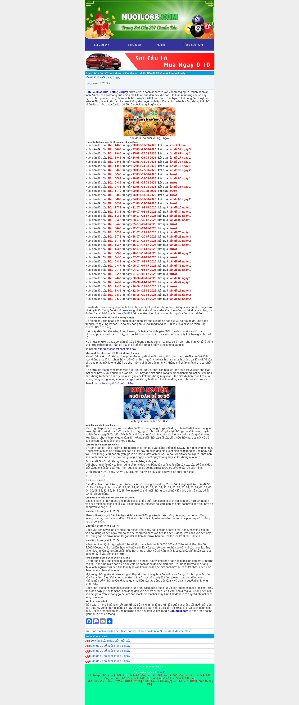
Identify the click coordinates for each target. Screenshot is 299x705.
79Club (119, 681)
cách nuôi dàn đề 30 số (112, 631)
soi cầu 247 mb (139, 678)
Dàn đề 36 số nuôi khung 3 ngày (110, 660)
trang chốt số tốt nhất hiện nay (117, 348)
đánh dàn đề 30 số (179, 631)
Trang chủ (91, 73)
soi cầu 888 (125, 313)
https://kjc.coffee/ (103, 681)
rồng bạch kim (187, 675)
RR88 (128, 681)
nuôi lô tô (156, 678)
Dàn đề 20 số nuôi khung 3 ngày (110, 650)
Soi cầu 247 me (185, 678)
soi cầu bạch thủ (97, 675)
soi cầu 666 (170, 675)
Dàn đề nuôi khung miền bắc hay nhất (122, 73)
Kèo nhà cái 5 (180, 681)
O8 (149, 684)
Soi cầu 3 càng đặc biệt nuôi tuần (110, 640)
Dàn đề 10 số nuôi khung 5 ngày (110, 645)
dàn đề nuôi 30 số (156, 631)
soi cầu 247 (144, 98)
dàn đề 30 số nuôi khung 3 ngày (103, 77)
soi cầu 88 (133, 675)
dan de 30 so (136, 631)
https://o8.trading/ (161, 681)
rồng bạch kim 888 (151, 675)
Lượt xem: (92, 83)
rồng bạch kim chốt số (116, 678)
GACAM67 (205, 681)
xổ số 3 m (168, 678)
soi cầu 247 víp (116, 675)
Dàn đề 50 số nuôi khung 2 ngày (110, 655)
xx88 (89, 681)
